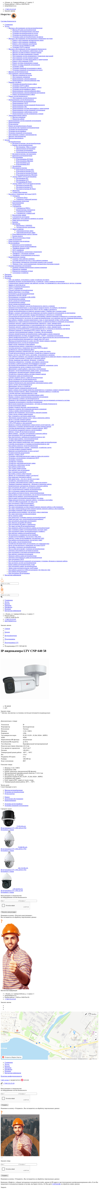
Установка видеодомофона (13, 804)
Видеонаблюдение (11, 635)
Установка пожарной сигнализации (16, 805)
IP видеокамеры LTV (11, 642)
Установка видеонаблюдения (14, 792)
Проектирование (10, 800)
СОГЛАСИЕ (56, 1184)
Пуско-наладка (9, 794)
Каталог (7, 632)
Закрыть (3, 1187)
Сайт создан (5, 1080)
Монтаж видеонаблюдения (13, 790)
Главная (7, 628)
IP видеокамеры (10, 639)
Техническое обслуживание (14, 799)
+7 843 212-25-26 (10, 9)
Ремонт (7, 797)
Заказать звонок (6, 625)
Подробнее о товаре (7, 830)
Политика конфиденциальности (11, 1076)
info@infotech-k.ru (10, 621)
